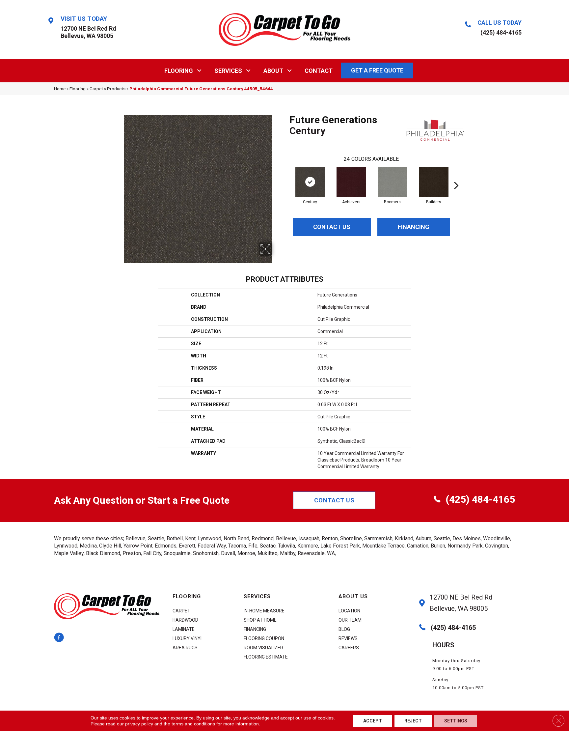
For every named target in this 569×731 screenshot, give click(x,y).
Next (456, 175)
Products (116, 88)
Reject (413, 720)
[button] (199, 70)
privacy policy (139, 723)
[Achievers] (351, 181)
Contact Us (331, 226)
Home (60, 88)
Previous (286, 175)
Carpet (96, 88)
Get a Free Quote (377, 70)
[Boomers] (392, 181)
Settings (455, 720)
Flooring (178, 70)
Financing (413, 226)
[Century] (310, 181)
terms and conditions (193, 723)
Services (228, 70)
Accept (372, 720)
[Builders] (433, 181)
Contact (319, 70)
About (273, 70)
